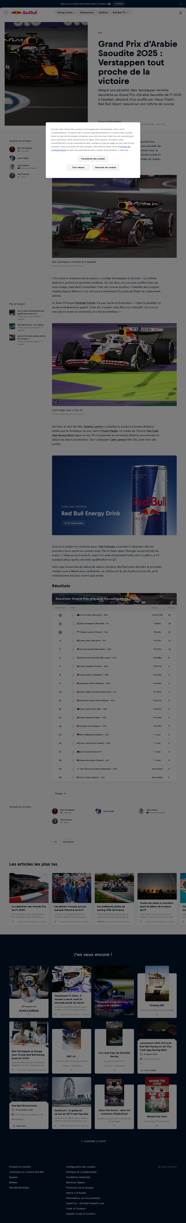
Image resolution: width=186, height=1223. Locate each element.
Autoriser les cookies (105, 167)
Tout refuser (78, 167)
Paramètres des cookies (93, 159)
